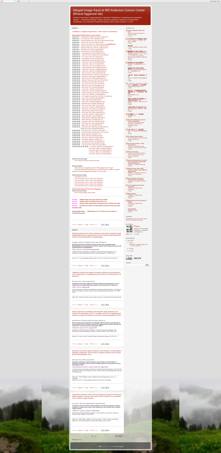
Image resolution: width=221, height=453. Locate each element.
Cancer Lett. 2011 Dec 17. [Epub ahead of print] (94, 44)
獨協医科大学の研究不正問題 (136, 68)
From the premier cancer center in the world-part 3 (89, 180)
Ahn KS (79, 249)
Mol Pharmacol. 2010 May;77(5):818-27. (93, 82)
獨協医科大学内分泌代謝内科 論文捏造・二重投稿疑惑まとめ (137, 70)
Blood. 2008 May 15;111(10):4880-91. (92, 116)
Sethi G (74, 249)
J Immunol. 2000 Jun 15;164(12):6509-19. (100, 150)
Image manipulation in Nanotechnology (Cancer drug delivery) (137, 138)
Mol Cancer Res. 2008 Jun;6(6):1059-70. (93, 112)
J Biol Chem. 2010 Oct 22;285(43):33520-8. (94, 71)
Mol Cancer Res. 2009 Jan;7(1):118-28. (93, 105)
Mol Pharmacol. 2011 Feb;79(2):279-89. (93, 60)
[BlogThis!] (103, 225)
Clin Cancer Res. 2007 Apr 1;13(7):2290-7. (94, 130)
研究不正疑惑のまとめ (133, 94)
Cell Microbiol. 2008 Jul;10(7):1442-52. (93, 110)
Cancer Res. (75, 403)
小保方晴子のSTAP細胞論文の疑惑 (137, 39)
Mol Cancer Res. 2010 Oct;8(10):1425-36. (94, 73)
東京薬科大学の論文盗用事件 (136, 62)
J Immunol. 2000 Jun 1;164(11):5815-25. (100, 152)
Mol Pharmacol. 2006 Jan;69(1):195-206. (93, 143)
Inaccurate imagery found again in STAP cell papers (136, 34)
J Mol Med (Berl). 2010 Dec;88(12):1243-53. (94, 67)
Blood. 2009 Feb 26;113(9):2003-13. (92, 100)
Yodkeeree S (75, 410)
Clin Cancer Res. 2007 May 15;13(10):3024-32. (95, 127)
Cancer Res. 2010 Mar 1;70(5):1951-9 (92, 89)
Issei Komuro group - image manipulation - (136, 144)
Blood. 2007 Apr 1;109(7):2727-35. (91, 134)
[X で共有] (105, 225)
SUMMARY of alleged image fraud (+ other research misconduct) (94, 31)
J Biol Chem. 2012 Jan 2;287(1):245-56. (92, 42)
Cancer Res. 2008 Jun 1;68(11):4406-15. (93, 114)
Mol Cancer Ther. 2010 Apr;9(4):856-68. (93, 87)
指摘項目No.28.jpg (132, 210)
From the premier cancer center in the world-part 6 (89, 185)
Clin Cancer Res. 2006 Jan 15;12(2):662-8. (94, 144)
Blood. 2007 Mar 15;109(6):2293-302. (92, 135)
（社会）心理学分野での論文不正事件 (137, 47)
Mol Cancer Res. (77, 281)
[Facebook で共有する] (106, 225)
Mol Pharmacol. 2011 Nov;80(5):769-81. (92, 51)
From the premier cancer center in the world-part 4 (89, 182)
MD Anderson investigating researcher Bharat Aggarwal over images (94, 168)
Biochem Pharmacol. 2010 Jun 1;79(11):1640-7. (95, 80)
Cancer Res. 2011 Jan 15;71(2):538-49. (93, 64)
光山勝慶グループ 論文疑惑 (136, 114)
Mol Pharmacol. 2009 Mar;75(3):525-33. (93, 103)
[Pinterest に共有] (108, 225)
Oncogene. (75, 242)
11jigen (138, 226)
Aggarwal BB (95, 249)
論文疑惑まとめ (132, 115)
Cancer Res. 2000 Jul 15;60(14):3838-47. (100, 148)
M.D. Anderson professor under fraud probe (87, 160)
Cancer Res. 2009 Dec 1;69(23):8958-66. (93, 94)
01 (130, 251)
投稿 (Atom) (78, 439)
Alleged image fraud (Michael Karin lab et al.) (93, 201)
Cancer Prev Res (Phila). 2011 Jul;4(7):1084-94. (95, 55)
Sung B (82, 327)
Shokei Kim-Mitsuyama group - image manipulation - (137, 120)
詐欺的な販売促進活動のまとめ (136, 86)
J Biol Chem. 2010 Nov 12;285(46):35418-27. (94, 69)
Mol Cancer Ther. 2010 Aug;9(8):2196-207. (94, 78)
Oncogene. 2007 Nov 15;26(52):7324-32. (93, 121)
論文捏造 (130, 45)
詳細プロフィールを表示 (132, 234)
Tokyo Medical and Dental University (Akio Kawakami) (136, 179)
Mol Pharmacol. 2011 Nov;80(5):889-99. (92, 49)
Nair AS (85, 367)
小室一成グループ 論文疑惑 (136, 129)
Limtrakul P (88, 410)
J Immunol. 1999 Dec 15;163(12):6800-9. (100, 153)
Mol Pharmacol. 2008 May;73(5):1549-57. (93, 118)
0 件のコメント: (94, 224)
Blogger (121, 446)
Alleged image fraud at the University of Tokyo (93, 199)
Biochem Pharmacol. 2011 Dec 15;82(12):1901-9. (95, 46)
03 (130, 242)
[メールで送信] (102, 225)
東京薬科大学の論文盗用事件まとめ (137, 64)
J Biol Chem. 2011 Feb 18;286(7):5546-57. (94, 62)
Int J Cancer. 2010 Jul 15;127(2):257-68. (93, 83)
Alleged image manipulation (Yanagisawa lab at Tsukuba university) (100, 203)
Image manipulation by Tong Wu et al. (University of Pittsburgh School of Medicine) (137, 162)
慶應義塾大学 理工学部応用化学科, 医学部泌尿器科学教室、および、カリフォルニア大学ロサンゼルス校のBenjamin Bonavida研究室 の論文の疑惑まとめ (137, 55)
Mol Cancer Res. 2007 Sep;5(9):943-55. (93, 123)
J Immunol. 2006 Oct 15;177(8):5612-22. (93, 141)
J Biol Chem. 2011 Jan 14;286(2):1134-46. (93, 65)
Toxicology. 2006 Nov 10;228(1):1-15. (92, 139)
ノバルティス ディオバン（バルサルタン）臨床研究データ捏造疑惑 (137, 84)
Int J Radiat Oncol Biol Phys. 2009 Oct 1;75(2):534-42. (97, 96)
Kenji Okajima (132, 209)
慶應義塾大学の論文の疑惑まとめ (137, 51)
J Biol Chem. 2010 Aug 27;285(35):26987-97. (94, 76)
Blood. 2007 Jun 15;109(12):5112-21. (92, 125)
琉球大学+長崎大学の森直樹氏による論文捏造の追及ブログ (137, 99)
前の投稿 (119, 436)
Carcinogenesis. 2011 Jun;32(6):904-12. (93, 58)
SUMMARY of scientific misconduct (137, 181)
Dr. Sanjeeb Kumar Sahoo (135, 136)
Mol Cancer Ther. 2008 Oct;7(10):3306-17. (94, 109)
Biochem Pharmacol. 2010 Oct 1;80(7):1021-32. (95, 74)
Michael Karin (132, 193)
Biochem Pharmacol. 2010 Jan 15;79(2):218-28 (95, 92)
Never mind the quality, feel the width (85, 192)
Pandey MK (75, 327)
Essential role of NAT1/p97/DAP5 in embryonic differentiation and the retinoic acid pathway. (137, 155)
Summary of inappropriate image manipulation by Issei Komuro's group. (137, 147)
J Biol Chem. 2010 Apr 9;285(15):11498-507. (94, 91)
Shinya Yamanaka (133, 151)
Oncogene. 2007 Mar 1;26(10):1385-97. (93, 137)
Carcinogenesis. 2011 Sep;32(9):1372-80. (93, 53)
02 (130, 248)
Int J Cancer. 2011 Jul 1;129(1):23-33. (92, 56)
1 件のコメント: (94, 430)
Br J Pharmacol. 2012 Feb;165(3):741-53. (93, 38)
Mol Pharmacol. (76, 320)
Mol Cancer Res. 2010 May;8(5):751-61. (93, 85)
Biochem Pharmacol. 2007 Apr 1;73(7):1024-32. (95, 132)
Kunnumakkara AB (77, 367)
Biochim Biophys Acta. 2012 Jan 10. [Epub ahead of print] (97, 40)
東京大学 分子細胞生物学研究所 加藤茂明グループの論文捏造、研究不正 (137, 92)
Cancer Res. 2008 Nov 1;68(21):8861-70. (93, 107)
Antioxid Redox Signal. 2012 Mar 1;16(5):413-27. (95, 37)
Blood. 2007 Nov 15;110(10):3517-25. (92, 119)
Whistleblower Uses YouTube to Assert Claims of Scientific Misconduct (136, 219)
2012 (129, 240)
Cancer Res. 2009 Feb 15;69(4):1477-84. (93, 101)
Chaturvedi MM (86, 249)
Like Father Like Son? (81, 176)
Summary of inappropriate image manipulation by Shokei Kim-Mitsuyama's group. (136, 124)
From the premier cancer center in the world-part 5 (89, 184)
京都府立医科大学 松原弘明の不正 (137, 107)
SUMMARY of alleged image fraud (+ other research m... (138, 245)
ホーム (93, 436)
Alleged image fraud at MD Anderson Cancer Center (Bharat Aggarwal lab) (137, 170)
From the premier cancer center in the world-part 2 (89, 178)
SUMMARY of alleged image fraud (136, 164)
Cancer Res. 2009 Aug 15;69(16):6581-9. (93, 98)
